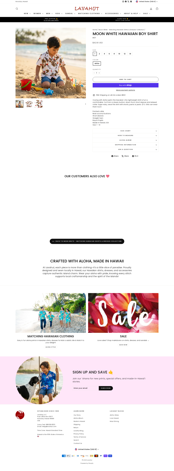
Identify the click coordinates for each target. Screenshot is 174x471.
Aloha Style (51, 347)
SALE (146, 13)
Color (95, 60)
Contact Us (78, 443)
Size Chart (126, 131)
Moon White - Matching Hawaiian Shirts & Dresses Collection (121, 30)
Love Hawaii (114, 418)
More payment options (125, 90)
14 (130, 54)
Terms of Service (80, 437)
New (26, 13)
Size (94, 50)
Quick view (32, 215)
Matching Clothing (89, 13)
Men (48, 13)
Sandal (69, 13)
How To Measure (125, 135)
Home (95, 30)
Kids (58, 13)
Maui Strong (114, 421)
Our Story (77, 415)
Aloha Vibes (114, 415)
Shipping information (125, 145)
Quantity (97, 69)
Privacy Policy (79, 434)
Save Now (123, 345)
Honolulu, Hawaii (22, 2)
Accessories (112, 13)
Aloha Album (126, 140)
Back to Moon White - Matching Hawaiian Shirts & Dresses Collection (88, 241)
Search (76, 440)
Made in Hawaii (79, 421)
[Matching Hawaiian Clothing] (51, 313)
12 (125, 54)
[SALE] (123, 313)
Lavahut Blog (78, 431)
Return (76, 428)
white (97, 63)
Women (38, 13)
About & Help (131, 13)
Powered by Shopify (87, 463)
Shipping (77, 424)
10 (119, 54)
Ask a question (125, 149)
